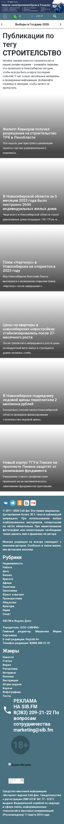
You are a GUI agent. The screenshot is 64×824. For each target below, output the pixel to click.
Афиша (7, 583)
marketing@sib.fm (33, 730)
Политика (9, 586)
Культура (8, 606)
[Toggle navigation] (5, 16)
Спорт (7, 614)
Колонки (8, 676)
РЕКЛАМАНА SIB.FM (25, 704)
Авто (6, 571)
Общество (9, 602)
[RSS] (27, 503)
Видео (7, 664)
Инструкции (10, 680)
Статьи (7, 661)
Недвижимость (13, 563)
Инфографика (12, 692)
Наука (6, 610)
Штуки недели (12, 684)
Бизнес (7, 575)
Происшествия (12, 598)
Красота (8, 579)
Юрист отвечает (13, 594)
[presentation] (1, 24)
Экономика (10, 590)
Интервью (9, 672)
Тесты (7, 696)
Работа (7, 567)
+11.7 (38, 16)
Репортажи (10, 668)
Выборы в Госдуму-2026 (32, 24)
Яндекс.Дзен (22, 620)
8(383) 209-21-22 (33, 712)
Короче (7, 688)
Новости (8, 657)
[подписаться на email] (33, 503)
